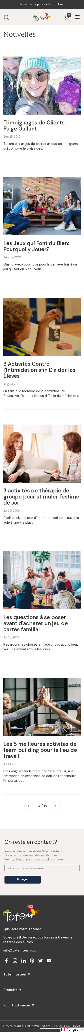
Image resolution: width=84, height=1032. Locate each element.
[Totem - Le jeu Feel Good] (42, 17)
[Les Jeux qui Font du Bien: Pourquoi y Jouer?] (42, 206)
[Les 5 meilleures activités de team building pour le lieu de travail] (42, 707)
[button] (6, 17)
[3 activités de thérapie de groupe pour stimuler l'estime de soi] (42, 454)
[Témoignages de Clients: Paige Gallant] (42, 86)
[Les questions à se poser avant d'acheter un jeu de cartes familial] (42, 580)
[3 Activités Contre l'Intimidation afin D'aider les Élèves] (42, 327)
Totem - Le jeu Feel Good (60, 1026)
